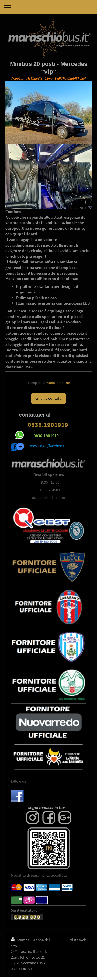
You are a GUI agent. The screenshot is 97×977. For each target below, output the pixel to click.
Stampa (23, 939)
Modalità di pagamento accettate (39, 875)
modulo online (58, 382)
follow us (18, 781)
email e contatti (48, 398)
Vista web (78, 939)
